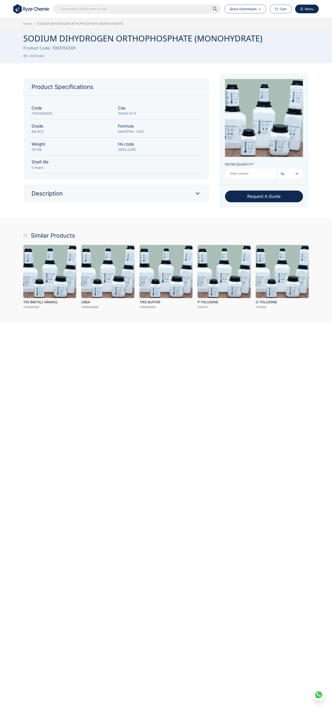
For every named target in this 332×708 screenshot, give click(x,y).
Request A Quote (264, 196)
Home (27, 24)
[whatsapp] (319, 695)
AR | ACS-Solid (33, 56)
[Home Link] (31, 9)
